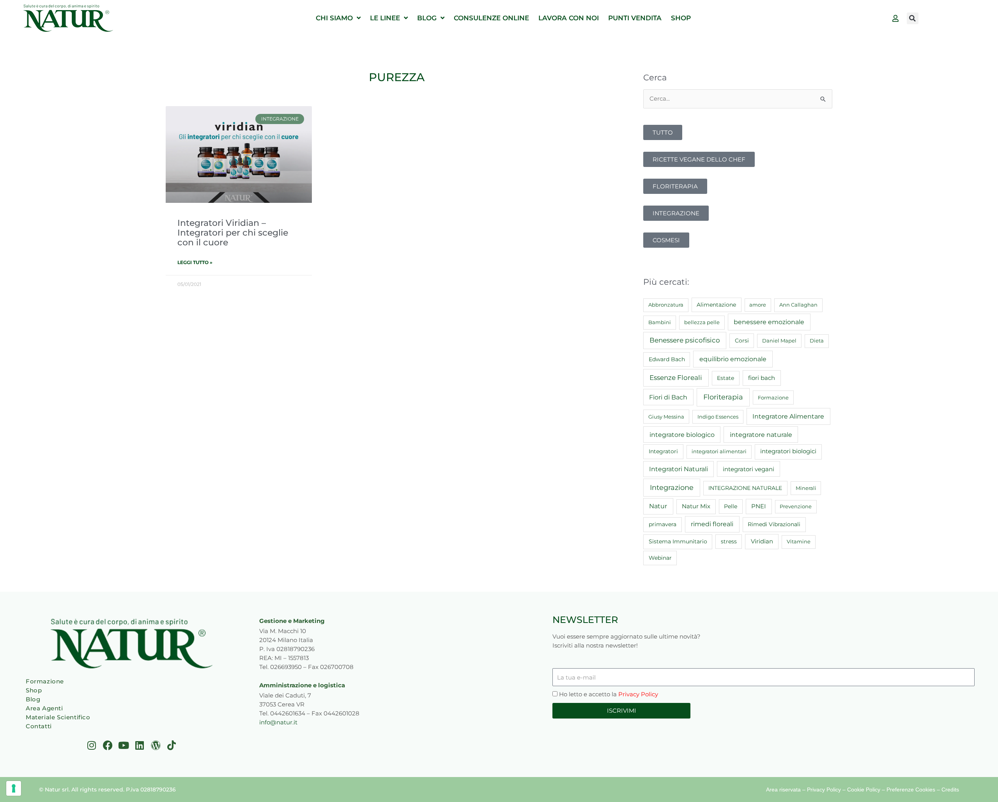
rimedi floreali (712, 524)
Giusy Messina (666, 416)
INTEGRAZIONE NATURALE (745, 487)
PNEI (758, 506)
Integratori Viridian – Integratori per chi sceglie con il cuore (232, 233)
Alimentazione (716, 305)
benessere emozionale (769, 322)
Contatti (39, 726)
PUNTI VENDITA (635, 18)
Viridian (762, 541)
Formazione (773, 397)
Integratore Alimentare (788, 416)
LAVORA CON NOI (568, 18)
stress (729, 541)
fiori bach (761, 377)
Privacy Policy (638, 694)
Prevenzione (796, 506)
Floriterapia (723, 397)
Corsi (742, 340)
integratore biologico (682, 434)
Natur (658, 506)
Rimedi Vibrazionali (774, 524)
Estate (725, 377)
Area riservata (783, 789)
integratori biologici (788, 451)
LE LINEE (385, 18)
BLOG (427, 18)
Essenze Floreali (675, 377)
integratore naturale (761, 434)
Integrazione (672, 487)
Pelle (730, 506)
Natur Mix (696, 506)
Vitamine (798, 541)
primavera (662, 524)
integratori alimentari (719, 451)
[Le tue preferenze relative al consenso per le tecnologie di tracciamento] (13, 788)
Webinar (660, 557)
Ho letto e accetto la (608, 694)
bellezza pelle (702, 322)
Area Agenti (44, 708)
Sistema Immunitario (678, 541)
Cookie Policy (863, 789)
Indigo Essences (717, 416)
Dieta (817, 340)
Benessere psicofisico (684, 340)
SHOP (681, 18)
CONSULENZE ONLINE (491, 18)
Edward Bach (667, 359)
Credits (950, 789)
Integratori (663, 451)
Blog (33, 699)
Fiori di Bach (668, 397)
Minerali (806, 488)
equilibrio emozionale (732, 359)
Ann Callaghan (798, 305)
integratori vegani (748, 469)
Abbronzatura (665, 305)
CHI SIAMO (334, 18)
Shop (34, 690)
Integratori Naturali (678, 469)
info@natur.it (278, 722)
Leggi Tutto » (194, 262)
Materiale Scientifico (58, 717)
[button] (912, 18)
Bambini (659, 322)
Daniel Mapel (779, 340)
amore (757, 305)
